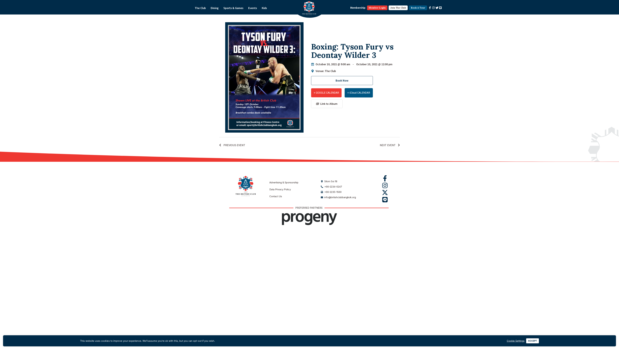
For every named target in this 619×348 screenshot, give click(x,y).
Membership (357, 8)
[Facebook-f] (430, 8)
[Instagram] (433, 8)
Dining (215, 8)
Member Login (377, 7)
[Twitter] (437, 8)
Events (252, 8)
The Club (200, 8)
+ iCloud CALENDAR (358, 92)
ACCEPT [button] (532, 340)
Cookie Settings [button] (516, 340)
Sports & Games (233, 8)
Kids (264, 8)
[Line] (440, 8)
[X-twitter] (385, 192)
